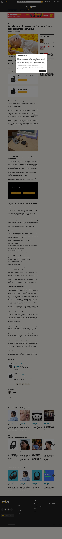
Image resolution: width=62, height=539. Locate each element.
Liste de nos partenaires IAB (21, 68)
